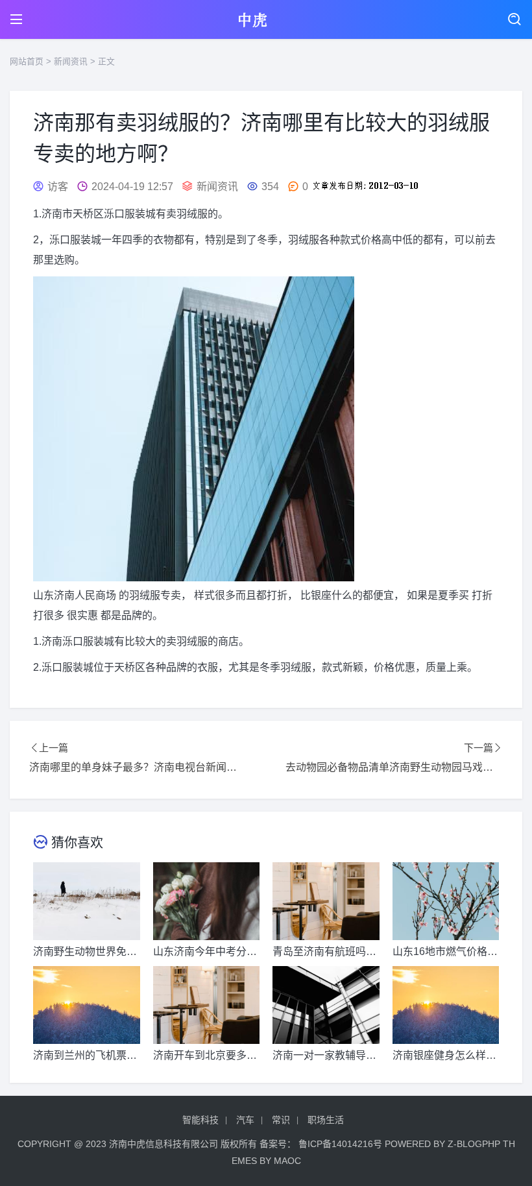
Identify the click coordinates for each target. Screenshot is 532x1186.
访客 (57, 186)
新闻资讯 (71, 61)
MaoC (287, 1161)
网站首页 (26, 61)
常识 (281, 1120)
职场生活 (326, 1120)
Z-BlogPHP (474, 1144)
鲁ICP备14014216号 (340, 1144)
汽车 (245, 1120)
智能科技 (200, 1120)
